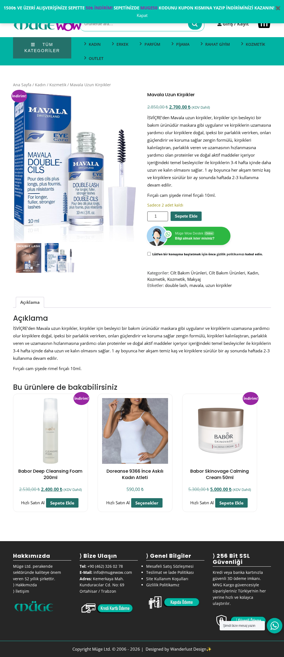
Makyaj (194, 279)
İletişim (22, 591)
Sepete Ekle (186, 216)
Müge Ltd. (101, 649)
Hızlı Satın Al (33, 503)
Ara (195, 24)
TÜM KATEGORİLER (42, 47)
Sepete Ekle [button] (62, 503)
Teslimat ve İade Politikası (170, 572)
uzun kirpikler (219, 285)
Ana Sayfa (22, 84)
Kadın (40, 84)
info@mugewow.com (112, 572)
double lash (176, 285)
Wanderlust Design (188, 649)
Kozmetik (57, 84)
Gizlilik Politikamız (162, 584)
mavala (196, 285)
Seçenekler (146, 503)
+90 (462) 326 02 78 (105, 566)
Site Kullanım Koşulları (167, 578)
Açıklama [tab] (30, 302)
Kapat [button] (142, 15)
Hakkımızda (26, 584)
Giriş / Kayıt (236, 24)
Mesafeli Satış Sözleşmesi (170, 566)
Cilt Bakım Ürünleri (188, 273)
